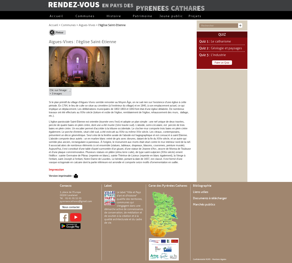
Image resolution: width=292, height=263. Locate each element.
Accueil (53, 25)
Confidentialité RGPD (202, 259)
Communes (68, 25)
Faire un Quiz (222, 62)
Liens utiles (200, 192)
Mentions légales (219, 259)
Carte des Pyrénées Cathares (168, 186)
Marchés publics (204, 204)
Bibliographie (202, 186)
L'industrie (218, 55)
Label (108, 186)
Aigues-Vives (87, 25)
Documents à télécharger (210, 198)
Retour (59, 32)
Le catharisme (221, 41)
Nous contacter (71, 207)
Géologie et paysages (226, 48)
